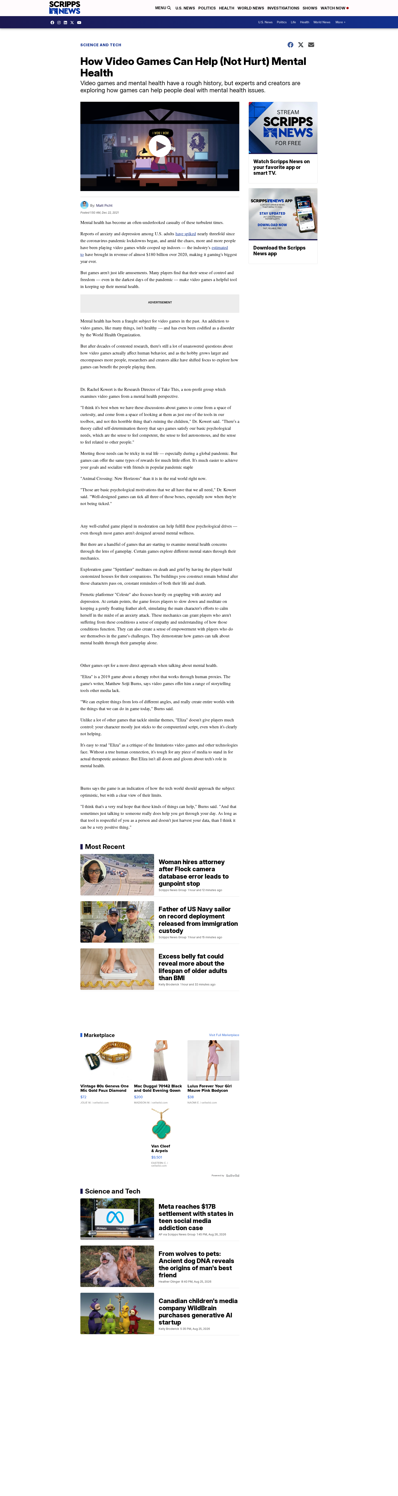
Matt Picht (104, 205)
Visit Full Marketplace (224, 1035)
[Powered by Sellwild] (232, 1175)
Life (293, 22)
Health (226, 8)
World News (250, 8)
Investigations (283, 8)
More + (340, 22)
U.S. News (185, 8)
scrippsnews (53, 22)
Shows (310, 8)
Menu (161, 8)
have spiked (186, 233)
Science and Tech (100, 45)
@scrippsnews (80, 22)
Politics (207, 8)
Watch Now (333, 8)
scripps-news (66, 22)
